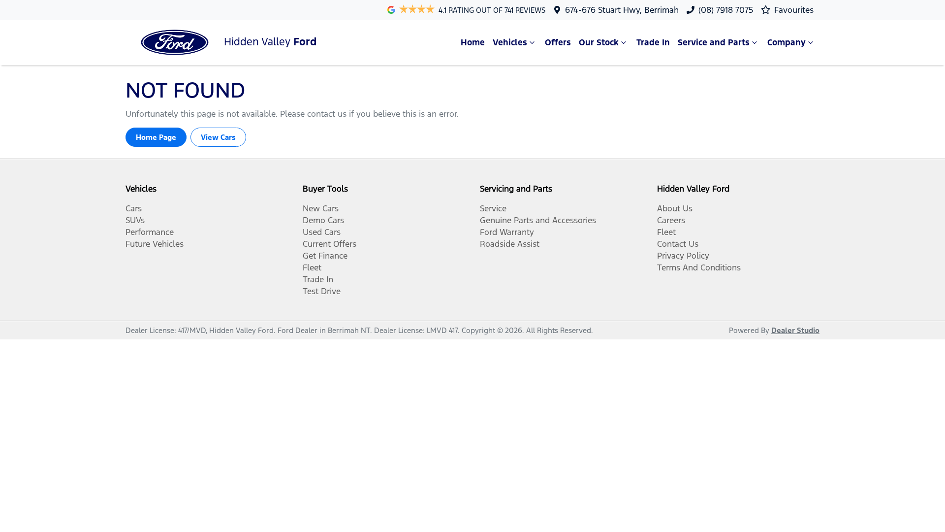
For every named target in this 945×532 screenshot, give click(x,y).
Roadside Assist (509, 243)
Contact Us (677, 243)
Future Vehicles (155, 243)
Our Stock (599, 42)
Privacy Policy (683, 255)
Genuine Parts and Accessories (538, 220)
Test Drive (322, 291)
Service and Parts (714, 42)
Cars (134, 208)
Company (786, 42)
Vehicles (510, 42)
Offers (558, 42)
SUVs (135, 220)
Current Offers (329, 243)
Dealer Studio (795, 330)
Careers (671, 220)
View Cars (218, 137)
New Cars (321, 208)
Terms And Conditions (699, 267)
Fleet (312, 267)
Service (493, 208)
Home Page (156, 137)
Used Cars (322, 232)
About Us (675, 208)
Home (473, 42)
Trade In (653, 42)
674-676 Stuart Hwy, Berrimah (622, 9)
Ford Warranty (507, 232)
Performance (150, 232)
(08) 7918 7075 (725, 9)
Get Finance (325, 255)
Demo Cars (323, 220)
